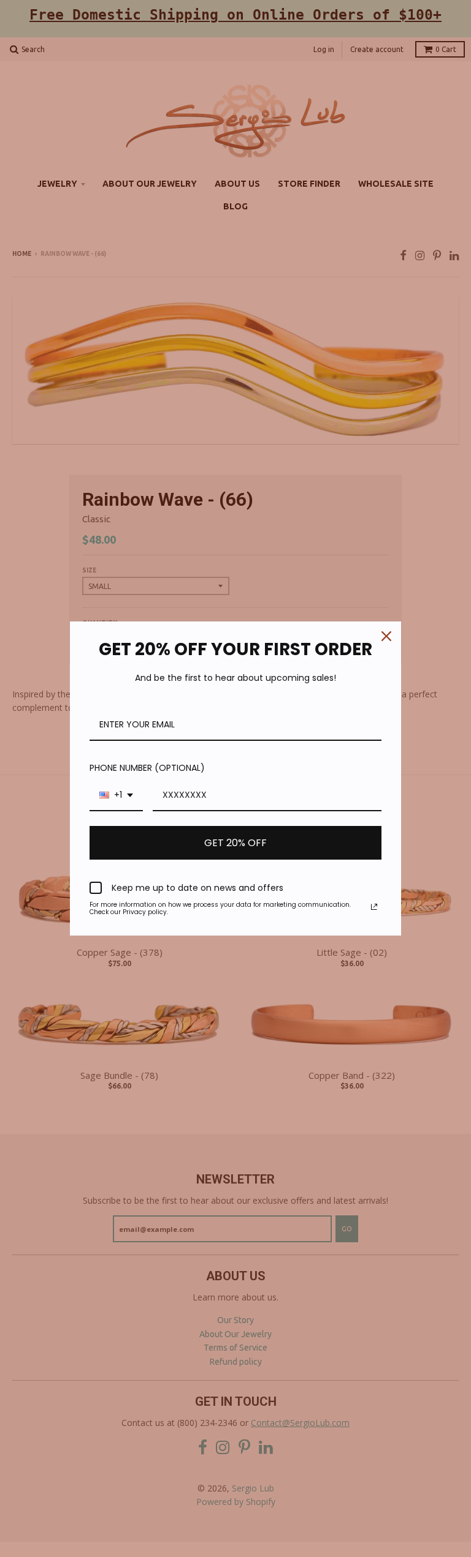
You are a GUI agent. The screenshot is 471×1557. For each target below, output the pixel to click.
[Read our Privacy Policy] (374, 906)
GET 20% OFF (235, 843)
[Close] (386, 636)
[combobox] (116, 795)
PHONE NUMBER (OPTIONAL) (147, 768)
